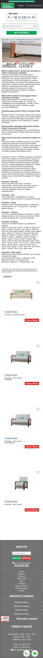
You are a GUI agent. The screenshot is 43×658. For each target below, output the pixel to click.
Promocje (21, 576)
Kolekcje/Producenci (23, 40)
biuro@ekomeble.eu (25, 650)
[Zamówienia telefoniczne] (26, 653)
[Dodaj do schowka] (38, 282)
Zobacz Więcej (32, 320)
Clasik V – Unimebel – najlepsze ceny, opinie (18, 41)
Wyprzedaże (21, 579)
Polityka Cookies (21, 610)
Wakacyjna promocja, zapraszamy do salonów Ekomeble (22, 1)
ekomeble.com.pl (8, 40)
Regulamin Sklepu (21, 602)
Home (21, 571)
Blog (21, 581)
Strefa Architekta (21, 586)
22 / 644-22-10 (24, 644)
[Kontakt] (34, 653)
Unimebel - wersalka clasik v (14, 314)
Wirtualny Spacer (21, 588)
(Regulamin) (26, 563)
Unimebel (36, 40)
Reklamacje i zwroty (21, 614)
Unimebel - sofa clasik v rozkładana (13, 378)
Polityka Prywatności (21, 606)
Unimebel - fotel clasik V (13, 504)
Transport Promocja (11, 312)
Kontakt (21, 591)
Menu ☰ (21, 5)
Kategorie (21, 574)
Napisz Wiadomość (21, 32)
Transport (21, 583)
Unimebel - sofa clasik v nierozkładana (13, 441)
